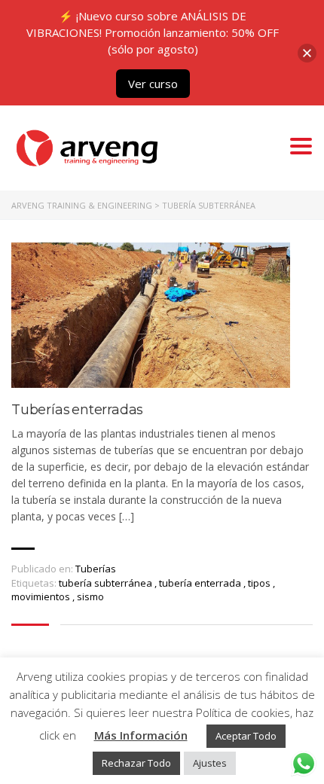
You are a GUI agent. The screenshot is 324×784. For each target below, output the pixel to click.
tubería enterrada (201, 583)
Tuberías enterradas (77, 410)
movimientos (41, 596)
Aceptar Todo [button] (246, 736)
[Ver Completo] (150, 315)
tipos (260, 583)
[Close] (307, 53)
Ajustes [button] (210, 763)
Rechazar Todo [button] (136, 763)
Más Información (141, 735)
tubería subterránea (106, 583)
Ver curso (153, 83)
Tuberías (95, 568)
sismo (90, 596)
